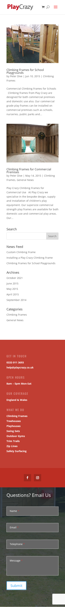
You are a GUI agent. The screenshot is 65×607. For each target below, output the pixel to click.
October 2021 (14, 278)
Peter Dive (16, 76)
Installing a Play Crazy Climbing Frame (29, 257)
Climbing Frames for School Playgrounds (25, 71)
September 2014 (16, 300)
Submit (16, 585)
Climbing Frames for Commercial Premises (28, 170)
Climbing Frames (16, 314)
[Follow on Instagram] (37, 477)
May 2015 (12, 289)
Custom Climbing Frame (21, 252)
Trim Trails (13, 441)
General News (25, 180)
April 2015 (12, 294)
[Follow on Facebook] (27, 477)
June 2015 (12, 283)
